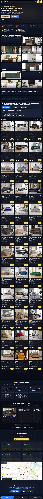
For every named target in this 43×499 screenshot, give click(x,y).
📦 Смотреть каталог (5, 16)
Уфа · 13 (20, 98)
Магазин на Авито (24, 107)
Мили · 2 (24, 98)
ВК (7, 497)
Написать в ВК (15, 16)
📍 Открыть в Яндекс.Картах (6, 478)
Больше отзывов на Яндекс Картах (21, 424)
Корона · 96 (30, 91)
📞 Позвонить (14, 107)
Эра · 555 (9, 91)
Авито (25, 427)
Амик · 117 (4, 98)
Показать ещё (21, 372)
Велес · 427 (14, 91)
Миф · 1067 (4, 91)
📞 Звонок (21, 497)
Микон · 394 (19, 91)
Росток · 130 (25, 91)
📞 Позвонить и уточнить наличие (21, 439)
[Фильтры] (41, 1)
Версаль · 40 (36, 91)
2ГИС (30, 427)
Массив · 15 (4, 93)
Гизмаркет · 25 (9, 98)
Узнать (12, 139)
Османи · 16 (15, 98)
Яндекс (6, 449)
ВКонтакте (18, 427)
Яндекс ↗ (14, 416)
